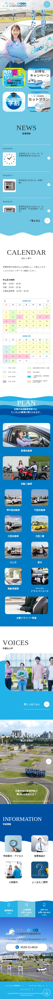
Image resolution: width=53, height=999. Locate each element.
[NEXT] (47, 301)
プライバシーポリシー (36, 986)
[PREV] (6, 301)
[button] (49, 761)
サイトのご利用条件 (13, 986)
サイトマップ (25, 989)
